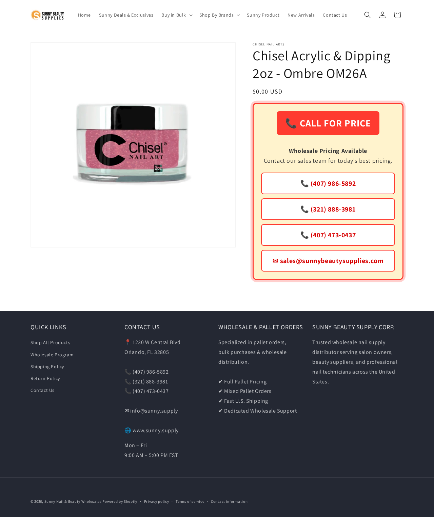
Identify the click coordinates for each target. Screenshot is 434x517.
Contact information (229, 501)
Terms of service (190, 501)
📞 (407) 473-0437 (328, 235)
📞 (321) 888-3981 (328, 209)
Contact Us (43, 390)
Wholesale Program (52, 355)
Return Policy (45, 378)
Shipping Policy (47, 366)
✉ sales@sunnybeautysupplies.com (328, 260)
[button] (176, 15)
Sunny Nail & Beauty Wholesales (73, 501)
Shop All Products (50, 342)
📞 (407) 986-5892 (328, 183)
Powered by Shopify (119, 501)
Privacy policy (156, 501)
